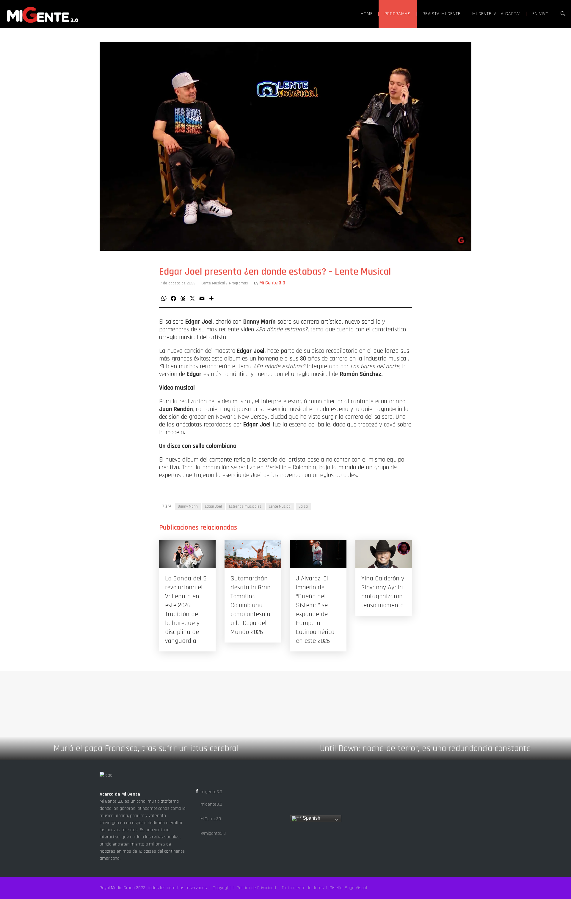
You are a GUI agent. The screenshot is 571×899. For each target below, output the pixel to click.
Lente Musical (213, 283)
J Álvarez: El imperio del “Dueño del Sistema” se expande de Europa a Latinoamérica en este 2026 (315, 609)
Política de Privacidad (256, 888)
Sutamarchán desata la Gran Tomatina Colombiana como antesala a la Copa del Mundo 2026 (250, 605)
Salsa (303, 506)
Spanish (311, 818)
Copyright (222, 888)
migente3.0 (210, 792)
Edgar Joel (213, 506)
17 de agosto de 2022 (177, 283)
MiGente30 (210, 819)
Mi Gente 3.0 (272, 283)
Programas (238, 283)
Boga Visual (356, 888)
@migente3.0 (212, 833)
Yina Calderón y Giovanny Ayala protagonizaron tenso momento (382, 592)
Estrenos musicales (245, 506)
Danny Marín (188, 506)
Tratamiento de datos (303, 888)
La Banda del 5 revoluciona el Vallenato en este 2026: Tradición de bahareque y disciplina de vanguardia (185, 609)
